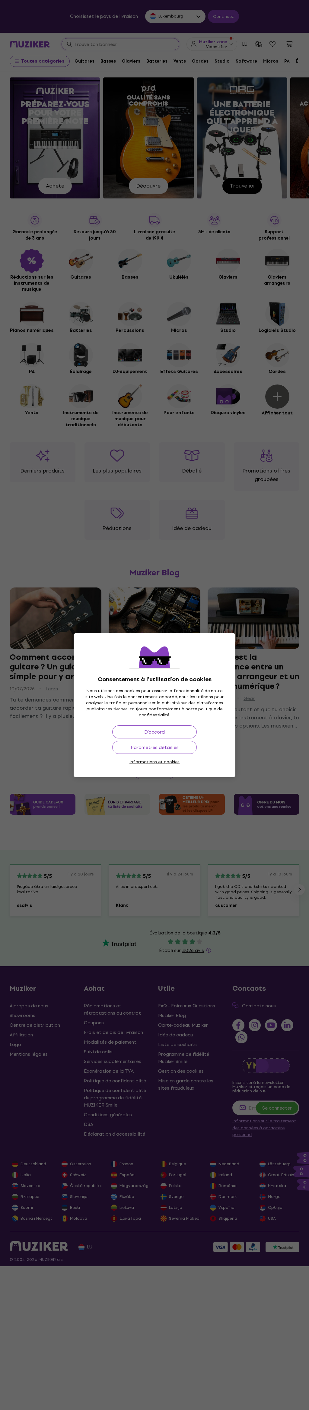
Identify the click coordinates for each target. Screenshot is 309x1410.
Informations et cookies (154, 762)
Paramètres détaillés (155, 747)
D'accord (154, 732)
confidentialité (154, 715)
